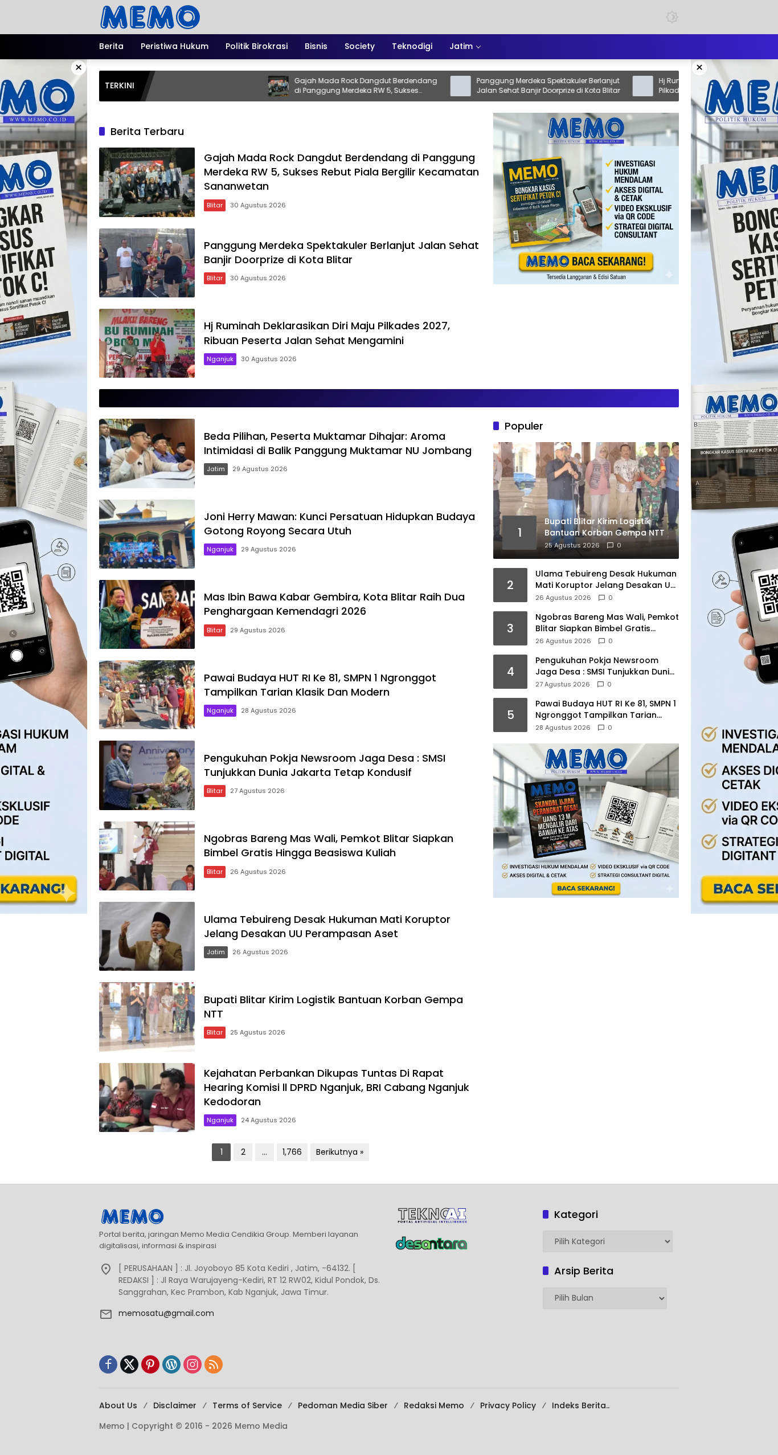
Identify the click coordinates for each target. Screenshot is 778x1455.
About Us (118, 1405)
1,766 (292, 1152)
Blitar (215, 205)
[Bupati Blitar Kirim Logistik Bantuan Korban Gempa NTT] (147, 1016)
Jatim (216, 468)
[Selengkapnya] (241, 1216)
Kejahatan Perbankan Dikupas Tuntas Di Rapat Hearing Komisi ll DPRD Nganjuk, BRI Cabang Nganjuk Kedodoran (336, 1087)
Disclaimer (174, 1405)
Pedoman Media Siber (343, 1405)
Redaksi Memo (434, 1405)
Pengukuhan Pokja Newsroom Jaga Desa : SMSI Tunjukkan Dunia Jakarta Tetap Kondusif (324, 765)
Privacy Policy (508, 1405)
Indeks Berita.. (580, 1405)
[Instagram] (192, 1364)
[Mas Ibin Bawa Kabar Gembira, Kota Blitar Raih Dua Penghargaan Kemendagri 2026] (147, 614)
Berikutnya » (339, 1152)
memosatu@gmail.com (166, 1313)
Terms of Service (247, 1405)
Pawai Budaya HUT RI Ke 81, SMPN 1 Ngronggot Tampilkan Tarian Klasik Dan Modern (320, 685)
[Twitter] (129, 1364)
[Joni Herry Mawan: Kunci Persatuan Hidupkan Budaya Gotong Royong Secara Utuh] (147, 534)
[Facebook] (108, 1364)
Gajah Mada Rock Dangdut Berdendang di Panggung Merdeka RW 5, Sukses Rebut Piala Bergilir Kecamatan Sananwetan (303, 86)
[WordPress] (171, 1364)
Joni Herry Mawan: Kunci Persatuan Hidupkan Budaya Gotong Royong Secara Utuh (339, 523)
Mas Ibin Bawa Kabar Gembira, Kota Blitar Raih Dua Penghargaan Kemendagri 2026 (334, 604)
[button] (672, 17)
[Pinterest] (150, 1364)
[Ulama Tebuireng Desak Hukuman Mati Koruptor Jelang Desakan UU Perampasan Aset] (147, 936)
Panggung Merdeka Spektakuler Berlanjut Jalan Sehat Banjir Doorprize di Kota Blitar (486, 85)
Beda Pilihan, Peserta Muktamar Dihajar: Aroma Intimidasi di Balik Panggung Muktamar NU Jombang (338, 443)
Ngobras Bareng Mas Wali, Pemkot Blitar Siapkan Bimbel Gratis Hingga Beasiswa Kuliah (328, 845)
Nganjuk (220, 358)
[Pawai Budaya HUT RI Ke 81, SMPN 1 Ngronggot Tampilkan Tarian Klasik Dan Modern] (147, 694)
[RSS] (213, 1364)
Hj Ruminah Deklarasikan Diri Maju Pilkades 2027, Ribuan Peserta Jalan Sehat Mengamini (658, 86)
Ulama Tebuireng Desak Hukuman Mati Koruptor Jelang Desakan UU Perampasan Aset (327, 926)
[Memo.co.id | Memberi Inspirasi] (150, 16)
